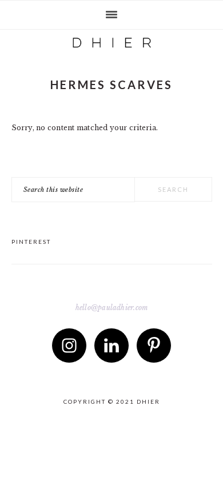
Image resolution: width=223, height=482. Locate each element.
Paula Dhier (111, 40)
